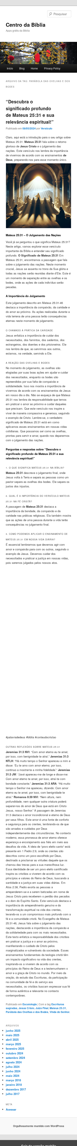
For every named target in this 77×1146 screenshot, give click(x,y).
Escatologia (29, 1004)
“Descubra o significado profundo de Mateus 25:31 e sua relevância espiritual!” (30, 111)
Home (34, 68)
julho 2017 (12, 1094)
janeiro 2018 (14, 1085)
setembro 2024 (15, 1058)
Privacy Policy (52, 68)
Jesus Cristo (26, 1008)
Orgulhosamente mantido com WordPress (38, 1126)
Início (10, 68)
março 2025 (13, 1044)
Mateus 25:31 (58, 1008)
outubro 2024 (14, 1053)
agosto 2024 (14, 1062)
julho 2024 (12, 1067)
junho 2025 (13, 1031)
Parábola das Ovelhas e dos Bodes (27, 1012)
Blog (22, 68)
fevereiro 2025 (15, 1048)
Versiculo (46, 128)
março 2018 (13, 1080)
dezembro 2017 (16, 1089)
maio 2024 (12, 1076)
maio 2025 (12, 1035)
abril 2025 (12, 1040)
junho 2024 (13, 1071)
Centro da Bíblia (25, 24)
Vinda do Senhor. (60, 1012)
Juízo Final (42, 1008)
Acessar (11, 1109)
